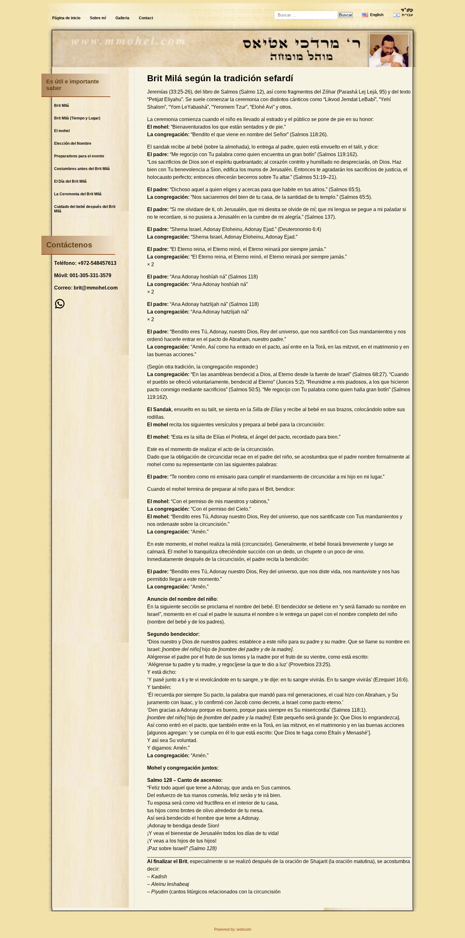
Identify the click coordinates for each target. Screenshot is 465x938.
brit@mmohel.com (96, 287)
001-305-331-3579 (90, 275)
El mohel (62, 131)
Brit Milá (61, 105)
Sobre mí (98, 18)
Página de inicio (66, 18)
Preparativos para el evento (79, 156)
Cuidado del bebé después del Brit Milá (84, 208)
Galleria (122, 18)
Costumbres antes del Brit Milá (82, 169)
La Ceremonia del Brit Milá (78, 194)
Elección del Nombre (72, 143)
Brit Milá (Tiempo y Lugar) (77, 118)
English (376, 15)
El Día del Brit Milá (70, 181)
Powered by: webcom (232, 929)
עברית (407, 15)
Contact (146, 18)
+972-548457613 (97, 263)
